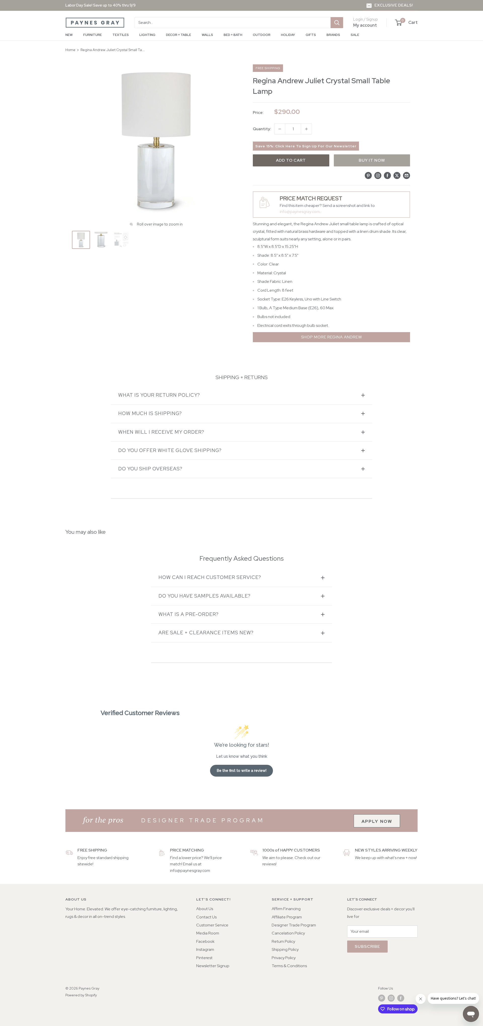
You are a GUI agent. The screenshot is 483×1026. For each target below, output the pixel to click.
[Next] (230, 239)
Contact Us (206, 917)
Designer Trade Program (294, 925)
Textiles (120, 35)
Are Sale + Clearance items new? (206, 633)
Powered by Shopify (81, 995)
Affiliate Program (287, 917)
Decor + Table (178, 35)
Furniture (92, 35)
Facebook (205, 941)
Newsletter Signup (212, 965)
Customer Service (212, 925)
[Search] (337, 22)
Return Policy (283, 941)
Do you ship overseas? (150, 469)
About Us (204, 908)
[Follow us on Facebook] (400, 998)
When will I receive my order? (161, 432)
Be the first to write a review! (241, 771)
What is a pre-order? (188, 614)
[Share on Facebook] (387, 175)
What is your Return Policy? (159, 395)
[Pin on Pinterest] (368, 175)
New (69, 35)
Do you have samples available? (204, 596)
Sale (355, 35)
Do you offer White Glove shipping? (170, 450)
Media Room (207, 933)
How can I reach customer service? (209, 577)
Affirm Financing (286, 908)
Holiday (288, 35)
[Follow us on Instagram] (391, 998)
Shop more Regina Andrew (331, 337)
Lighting (147, 35)
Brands (333, 35)
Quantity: (262, 128)
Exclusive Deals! (394, 5)
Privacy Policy (284, 957)
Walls (207, 35)
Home (70, 50)
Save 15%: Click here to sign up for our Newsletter (305, 146)
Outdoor (261, 35)
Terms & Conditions (289, 965)
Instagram (205, 949)
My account (365, 25)
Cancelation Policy (288, 933)
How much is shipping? (150, 413)
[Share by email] (406, 175)
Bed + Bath (233, 35)
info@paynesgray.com (300, 211)
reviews (269, 864)
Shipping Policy (285, 949)
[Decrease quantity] (279, 129)
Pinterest (204, 957)
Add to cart (291, 160)
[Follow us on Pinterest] (381, 998)
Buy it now (372, 160)
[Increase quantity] (306, 129)
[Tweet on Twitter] (396, 175)
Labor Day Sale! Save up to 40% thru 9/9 (100, 5)
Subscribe (367, 946)
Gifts (311, 35)
